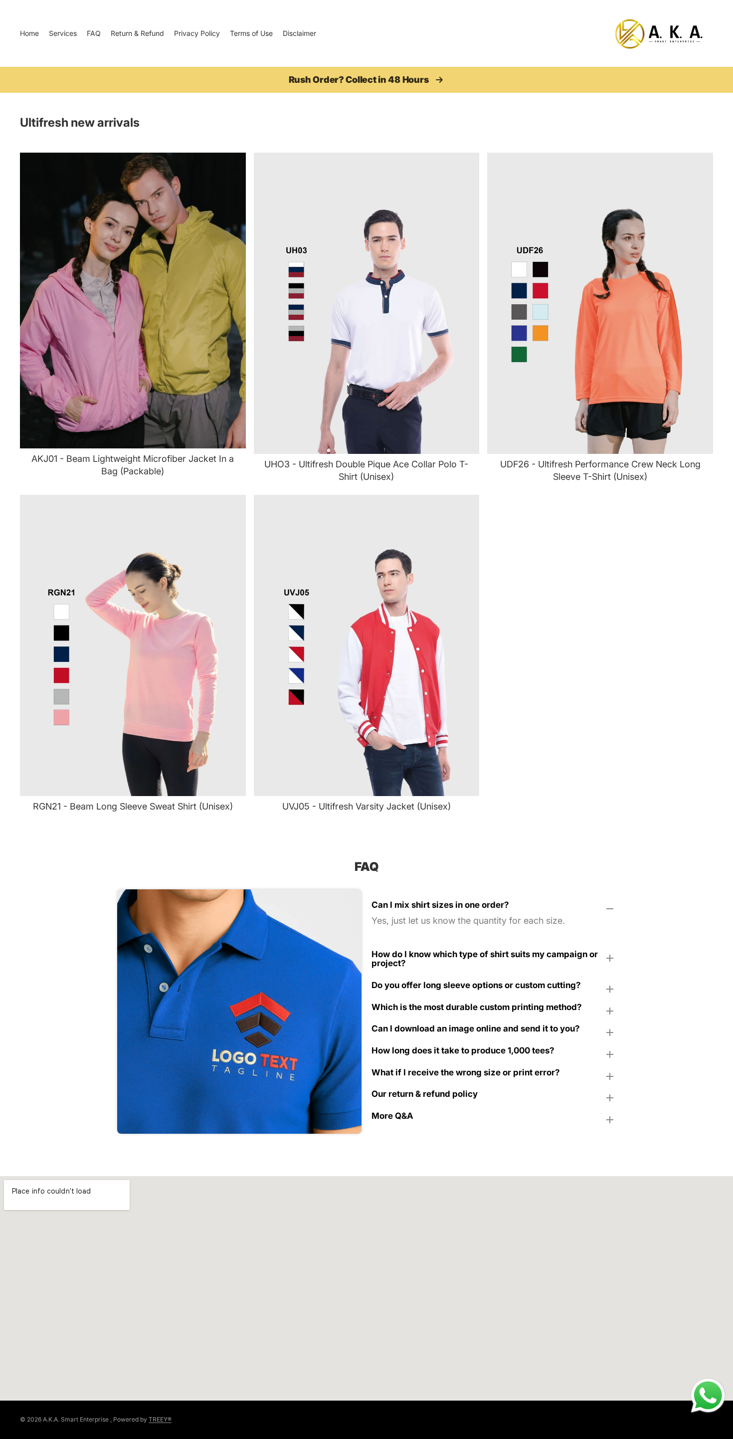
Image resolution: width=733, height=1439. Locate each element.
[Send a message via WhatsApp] (708, 1396)
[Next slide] (231, 300)
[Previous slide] (35, 300)
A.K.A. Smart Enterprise (76, 1419)
